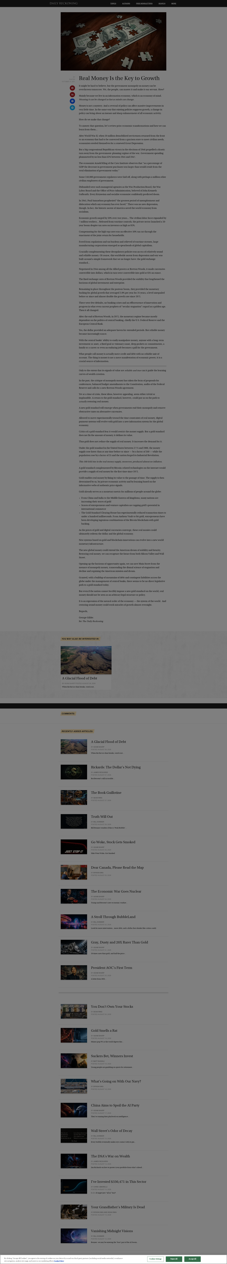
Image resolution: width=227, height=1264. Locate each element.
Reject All (174, 1259)
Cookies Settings (155, 1259)
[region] (113, 1259)
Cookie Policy (59, 1261)
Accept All (192, 1259)
